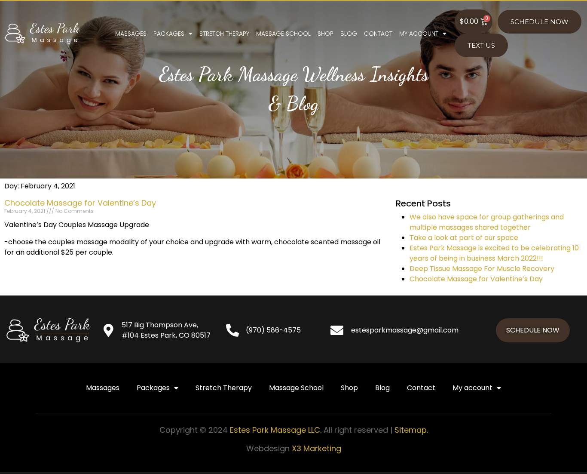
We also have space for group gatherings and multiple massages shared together (487, 222)
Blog (348, 33)
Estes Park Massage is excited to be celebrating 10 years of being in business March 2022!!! (494, 253)
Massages (131, 33)
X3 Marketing (316, 448)
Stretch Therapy (224, 33)
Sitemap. (411, 430)
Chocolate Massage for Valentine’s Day (80, 202)
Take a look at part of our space (464, 238)
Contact (378, 33)
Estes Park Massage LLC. (275, 430)
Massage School (283, 33)
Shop (325, 33)
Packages (168, 33)
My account (418, 33)
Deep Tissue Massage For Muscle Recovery (482, 269)
